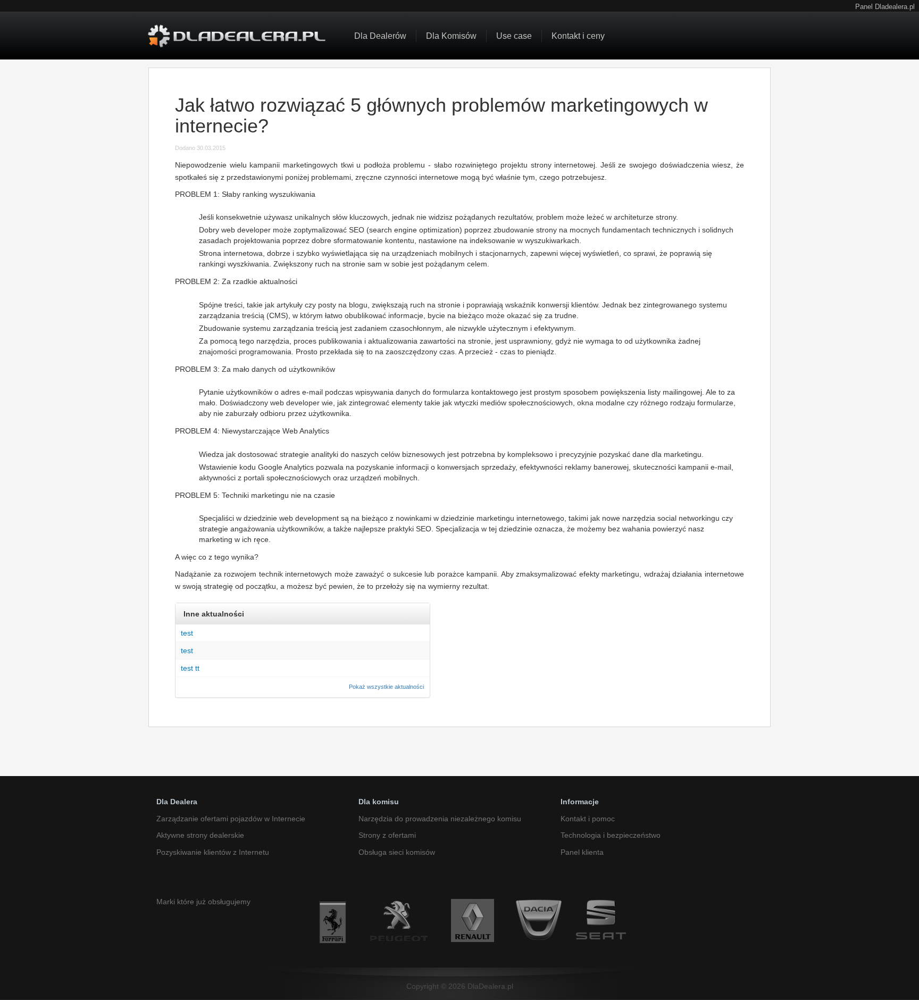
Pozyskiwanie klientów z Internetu (212, 852)
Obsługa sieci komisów (396, 852)
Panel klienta (582, 852)
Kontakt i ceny (578, 35)
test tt (190, 668)
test (187, 633)
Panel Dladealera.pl (885, 7)
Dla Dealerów (380, 35)
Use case (514, 35)
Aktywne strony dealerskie (200, 835)
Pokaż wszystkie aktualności (386, 687)
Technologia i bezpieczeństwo (611, 835)
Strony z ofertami (387, 835)
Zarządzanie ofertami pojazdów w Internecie (230, 818)
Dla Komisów (451, 35)
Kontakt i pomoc (588, 818)
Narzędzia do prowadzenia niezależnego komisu (439, 818)
